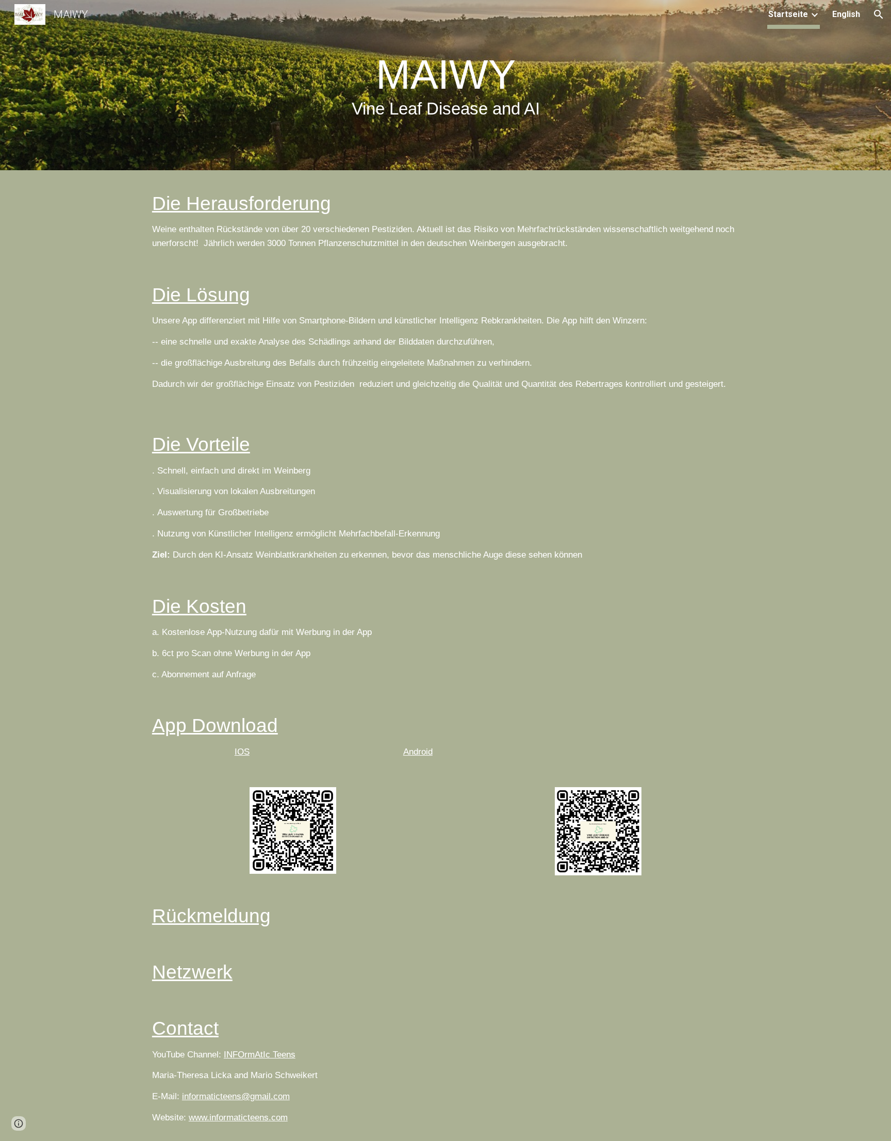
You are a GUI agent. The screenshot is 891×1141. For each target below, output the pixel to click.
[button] (878, 14)
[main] (445, 87)
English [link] (846, 14)
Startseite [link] (788, 14)
